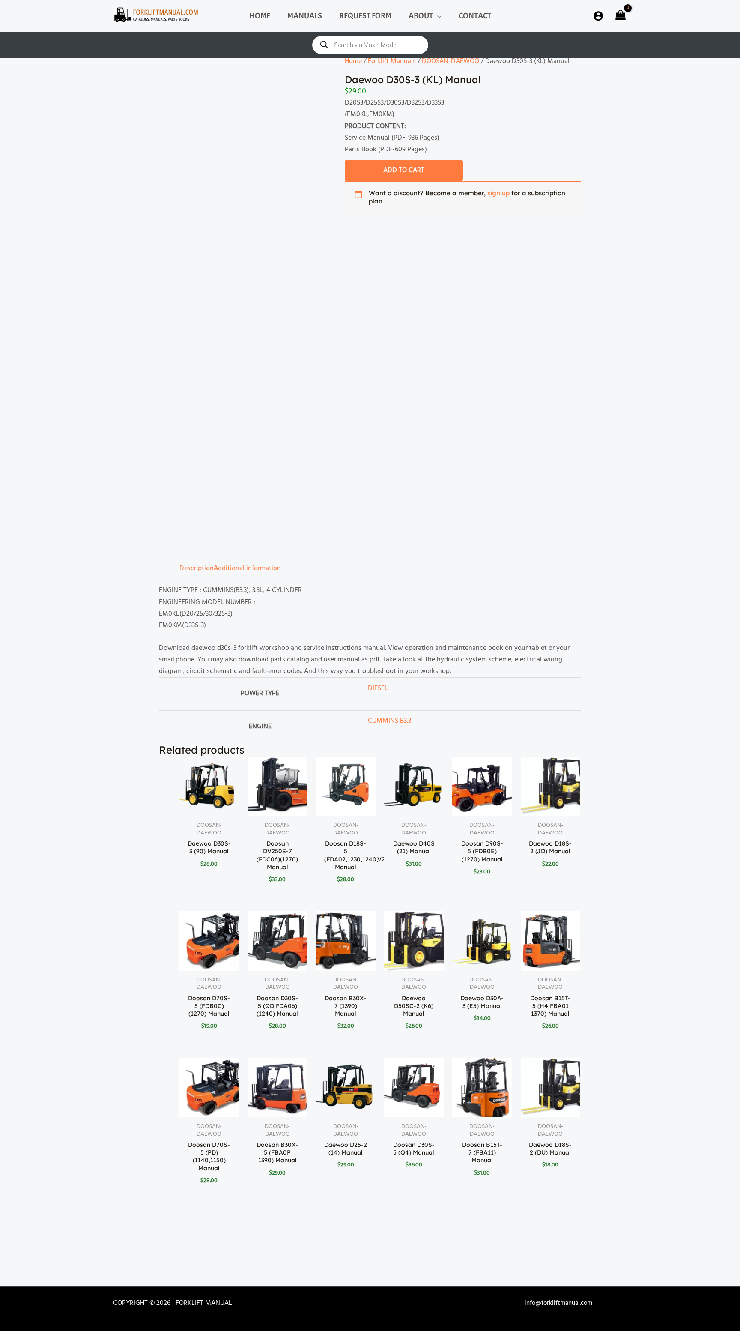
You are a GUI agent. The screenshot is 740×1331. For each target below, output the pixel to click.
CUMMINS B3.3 (253, 455)
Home (353, 61)
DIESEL (242, 435)
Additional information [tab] (233, 308)
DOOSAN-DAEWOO (444, 61)
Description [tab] (176, 308)
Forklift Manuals (389, 61)
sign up (498, 196)
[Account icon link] (598, 16)
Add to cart (403, 170)
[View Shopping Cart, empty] (619, 16)
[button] (437, 16)
